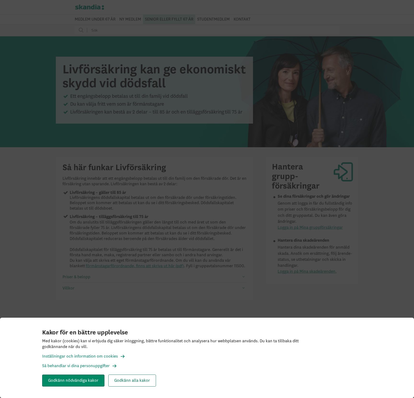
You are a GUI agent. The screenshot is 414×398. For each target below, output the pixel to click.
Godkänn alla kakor (132, 380)
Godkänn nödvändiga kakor (73, 380)
